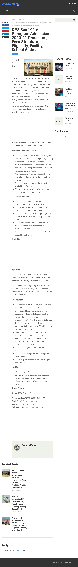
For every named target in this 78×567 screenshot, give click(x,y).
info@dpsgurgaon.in (28, 401)
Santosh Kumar (26, 54)
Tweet (5, 27)
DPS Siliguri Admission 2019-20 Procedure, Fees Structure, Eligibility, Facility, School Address (19, 524)
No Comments (47, 54)
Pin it (5, 30)
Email (5, 37)
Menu (71, 3)
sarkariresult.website (62, 140)
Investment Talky (60, 136)
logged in (16, 550)
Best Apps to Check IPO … (69, 77)
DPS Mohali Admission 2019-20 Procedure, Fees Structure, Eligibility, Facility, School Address (19, 502)
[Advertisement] (32, 127)
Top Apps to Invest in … (69, 119)
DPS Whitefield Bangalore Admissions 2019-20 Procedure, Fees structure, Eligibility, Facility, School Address (19, 479)
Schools (21, 19)
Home (15, 19)
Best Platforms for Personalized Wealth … (70, 106)
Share (5, 24)
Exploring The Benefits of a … (70, 65)
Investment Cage (58, 562)
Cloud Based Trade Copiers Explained (69, 91)
